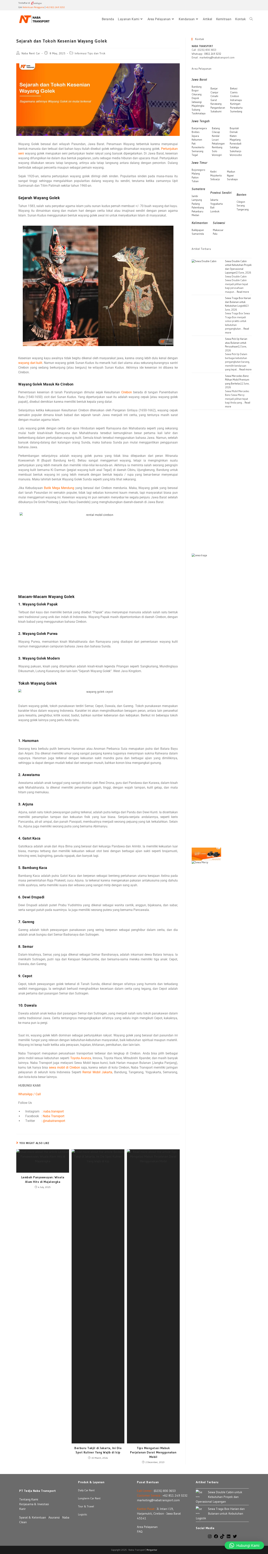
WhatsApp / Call (29, 1094)
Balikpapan (198, 230)
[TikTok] (222, 1537)
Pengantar (152, 1549)
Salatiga (234, 147)
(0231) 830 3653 (165, 1491)
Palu (215, 233)
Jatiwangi (197, 102)
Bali (212, 207)
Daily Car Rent (86, 1490)
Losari (215, 139)
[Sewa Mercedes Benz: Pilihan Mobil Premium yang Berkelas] (206, 1007)
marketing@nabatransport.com (158, 1500)
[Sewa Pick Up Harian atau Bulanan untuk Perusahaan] (206, 853)
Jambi (195, 196)
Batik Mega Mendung (59, 488)
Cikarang (196, 94)
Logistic (82, 1514)
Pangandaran (218, 107)
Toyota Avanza (80, 1058)
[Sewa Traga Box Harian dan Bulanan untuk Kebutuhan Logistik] (206, 700)
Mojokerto (216, 175)
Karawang (216, 103)
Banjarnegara (199, 128)
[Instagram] (209, 1537)
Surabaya (232, 179)
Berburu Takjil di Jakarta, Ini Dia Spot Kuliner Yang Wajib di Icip (97, 1450)
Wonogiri (217, 154)
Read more (243, 291)
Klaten (233, 135)
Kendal (215, 135)
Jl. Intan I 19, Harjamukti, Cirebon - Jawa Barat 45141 (159, 1513)
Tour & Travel (86, 1506)
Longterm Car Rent (89, 1498)
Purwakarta (236, 107)
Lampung (197, 199)
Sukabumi (216, 111)
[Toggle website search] (251, 19)
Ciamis (234, 92)
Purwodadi (235, 143)
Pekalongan (218, 143)
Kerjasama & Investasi (34, 1504)
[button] (244, 1545)
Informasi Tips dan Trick (90, 53)
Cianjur (214, 92)
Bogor (195, 90)
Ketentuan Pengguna (33, 7)
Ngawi (230, 175)
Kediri (213, 171)
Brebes (196, 132)
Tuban (195, 181)
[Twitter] (234, 1537)
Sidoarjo (215, 179)
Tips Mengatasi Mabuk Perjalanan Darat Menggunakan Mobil (153, 1452)
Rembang (217, 147)
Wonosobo (236, 154)
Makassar (218, 230)
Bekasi (233, 88)
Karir (22, 1509)
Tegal (195, 154)
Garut (214, 100)
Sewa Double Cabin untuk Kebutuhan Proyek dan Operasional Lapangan (219, 1496)
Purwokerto (198, 147)
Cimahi (214, 96)
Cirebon (126, 392)
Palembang (198, 207)
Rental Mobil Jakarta (97, 1072)
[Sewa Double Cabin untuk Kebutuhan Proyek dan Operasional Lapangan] (206, 406)
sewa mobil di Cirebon (64, 1067)
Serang (241, 205)
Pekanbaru (197, 211)
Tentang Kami (28, 1499)
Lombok (214, 211)
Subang (196, 109)
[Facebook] (216, 1537)
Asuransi (54, 1517)
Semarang (197, 151)
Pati (194, 143)
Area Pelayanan (147, 1527)
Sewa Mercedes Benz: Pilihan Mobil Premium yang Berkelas (237, 379)
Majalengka (198, 105)
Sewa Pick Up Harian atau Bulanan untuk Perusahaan (236, 342)
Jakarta (214, 199)
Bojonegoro (198, 169)
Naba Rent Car (31, 53)
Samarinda (198, 233)
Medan (195, 215)
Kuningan (235, 103)
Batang (216, 128)
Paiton (195, 177)
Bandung (196, 86)
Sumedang (236, 111)
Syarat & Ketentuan (32, 1517)
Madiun (231, 171)
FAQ (139, 1531)
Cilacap (216, 132)
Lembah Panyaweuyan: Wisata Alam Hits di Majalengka (42, 1179)
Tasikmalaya (198, 113)
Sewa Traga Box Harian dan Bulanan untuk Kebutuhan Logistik (238, 301)
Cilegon (241, 201)
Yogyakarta (216, 203)
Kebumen (197, 139)
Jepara (195, 135)
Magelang (235, 139)
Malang (196, 173)
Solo (214, 151)
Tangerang (243, 209)
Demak (234, 132)
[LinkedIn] (228, 1537)
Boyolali (234, 128)
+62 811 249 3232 (55, 7)
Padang (196, 203)
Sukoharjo (235, 151)
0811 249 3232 (212, 53)
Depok (195, 98)
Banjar (214, 88)
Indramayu (236, 100)
